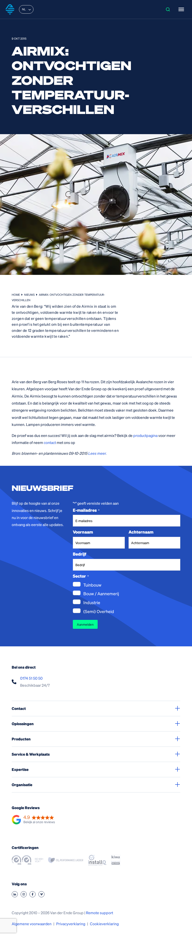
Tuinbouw (92, 584)
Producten (21, 738)
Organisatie (22, 784)
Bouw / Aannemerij (101, 593)
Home (16, 294)
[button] (33, 820)
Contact (19, 708)
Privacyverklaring (70, 923)
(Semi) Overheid (98, 611)
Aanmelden (85, 624)
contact (50, 442)
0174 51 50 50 (31, 678)
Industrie (91, 602)
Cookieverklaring (104, 923)
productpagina (145, 435)
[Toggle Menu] (181, 9)
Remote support (99, 912)
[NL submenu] (29, 9)
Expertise (20, 769)
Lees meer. (97, 453)
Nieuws (29, 294)
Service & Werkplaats (31, 754)
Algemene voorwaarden (32, 923)
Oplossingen (23, 723)
